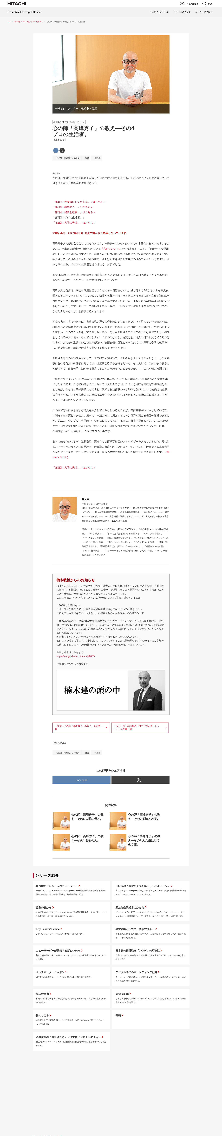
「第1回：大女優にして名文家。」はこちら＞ (79, 201)
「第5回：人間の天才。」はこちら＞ (74, 222)
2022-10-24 (60, 140)
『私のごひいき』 (111, 248)
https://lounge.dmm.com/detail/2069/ (76, 656)
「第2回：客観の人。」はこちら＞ (72, 207)
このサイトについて (159, 12)
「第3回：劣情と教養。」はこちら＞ (74, 212)
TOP (9, 22)
